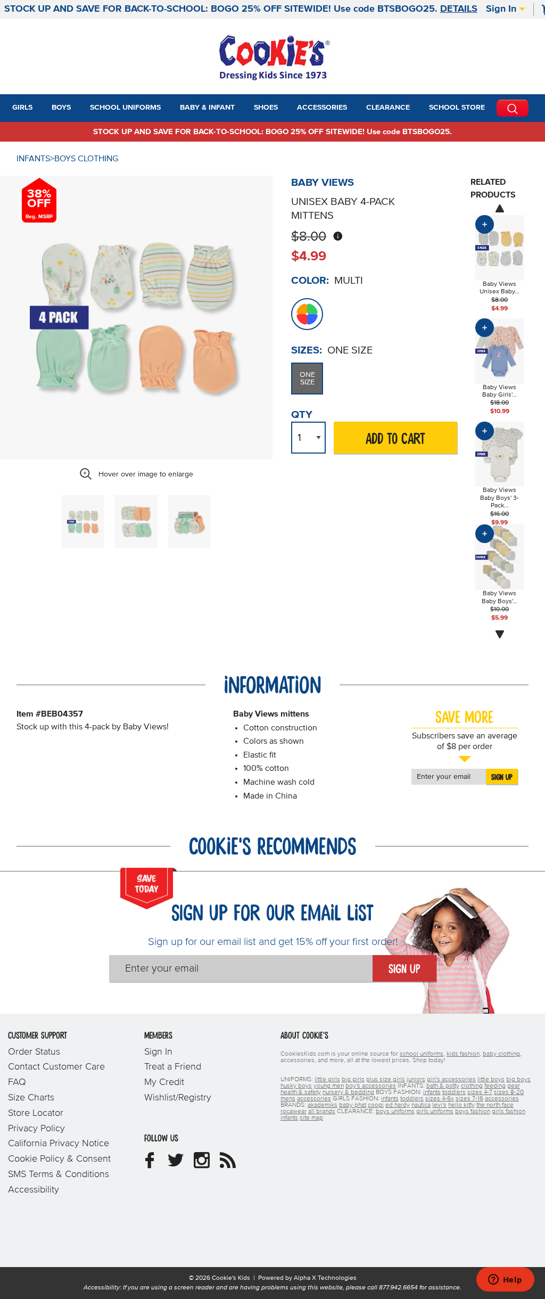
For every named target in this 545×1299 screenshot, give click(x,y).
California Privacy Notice (58, 1143)
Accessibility (33, 1190)
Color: (310, 280)
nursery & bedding (348, 1092)
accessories (314, 1099)
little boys (491, 1079)
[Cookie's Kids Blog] (228, 1164)
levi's (439, 1105)
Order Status (34, 1052)
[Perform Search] (513, 108)
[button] (42, 108)
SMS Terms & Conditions (58, 1174)
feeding (495, 1086)
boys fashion (472, 1111)
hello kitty (461, 1105)
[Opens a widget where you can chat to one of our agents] (505, 1280)
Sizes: (306, 350)
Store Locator (35, 1113)
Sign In (502, 9)
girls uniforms (434, 1111)
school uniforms (421, 1054)
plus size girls (385, 1079)
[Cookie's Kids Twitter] (176, 1164)
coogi (376, 1105)
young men (328, 1086)
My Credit (164, 1082)
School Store (457, 107)
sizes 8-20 (509, 1092)
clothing (472, 1086)
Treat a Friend (172, 1067)
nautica (421, 1105)
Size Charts (31, 1098)
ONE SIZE (307, 378)
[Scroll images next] (500, 634)
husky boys (296, 1086)
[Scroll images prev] (500, 208)
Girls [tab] (22, 107)
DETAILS (458, 9)
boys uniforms (395, 1111)
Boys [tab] (61, 107)
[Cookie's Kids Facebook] (150, 1164)
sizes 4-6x (439, 1099)
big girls (353, 1079)
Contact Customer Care (56, 1067)
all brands (321, 1111)
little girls (327, 1079)
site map (311, 1118)
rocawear (293, 1111)
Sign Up (502, 777)
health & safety (300, 1092)
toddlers (454, 1092)
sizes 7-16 (469, 1099)
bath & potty (442, 1086)
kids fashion (463, 1054)
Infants (33, 158)
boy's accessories (370, 1086)
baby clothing (501, 1054)
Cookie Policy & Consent (59, 1159)
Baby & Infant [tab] (207, 107)
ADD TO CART (395, 439)
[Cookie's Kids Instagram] (202, 1164)
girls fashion (508, 1111)
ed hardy (397, 1105)
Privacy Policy (36, 1128)
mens (287, 1099)
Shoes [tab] (266, 107)
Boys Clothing (86, 158)
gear (513, 1086)
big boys (518, 1079)
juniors (416, 1079)
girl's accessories (451, 1079)
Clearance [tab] (388, 107)
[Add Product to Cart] (484, 224)
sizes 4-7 (479, 1092)
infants (432, 1092)
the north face (495, 1105)
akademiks (322, 1105)
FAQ (17, 1082)
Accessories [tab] (322, 107)
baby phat (352, 1105)
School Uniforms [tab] (125, 107)
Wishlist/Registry (177, 1098)
